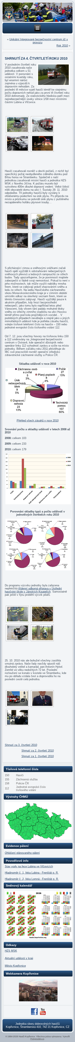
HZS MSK (11, 950)
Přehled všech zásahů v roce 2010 (38, 420)
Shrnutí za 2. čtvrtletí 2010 (37, 750)
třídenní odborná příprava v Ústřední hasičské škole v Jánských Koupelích (33, 590)
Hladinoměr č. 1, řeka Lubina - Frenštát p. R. (32, 872)
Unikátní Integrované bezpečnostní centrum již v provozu (38, 41)
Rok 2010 (62, 45)
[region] (37, 12)
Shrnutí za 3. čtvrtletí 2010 (21, 745)
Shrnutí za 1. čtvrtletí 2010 (37, 756)
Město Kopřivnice (15, 965)
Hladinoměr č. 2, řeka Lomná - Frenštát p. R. (32, 879)
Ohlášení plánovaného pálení (22, 852)
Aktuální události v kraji (19, 958)
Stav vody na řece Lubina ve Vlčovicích (29, 866)
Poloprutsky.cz (37, 1039)
